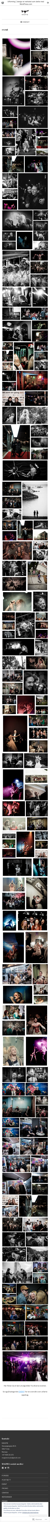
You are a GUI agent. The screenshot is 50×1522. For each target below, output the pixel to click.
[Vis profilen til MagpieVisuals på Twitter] (6, 1468)
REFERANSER (7, 1497)
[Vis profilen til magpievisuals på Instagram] (8, 1468)
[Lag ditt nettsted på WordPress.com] (25, 2)
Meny (26, 22)
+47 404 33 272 (8, 1455)
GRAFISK (5, 1493)
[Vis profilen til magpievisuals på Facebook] (3, 1468)
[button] (16, 57)
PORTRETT (6, 1480)
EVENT (22, 1392)
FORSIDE (5, 1476)
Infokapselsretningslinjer (30, 1512)
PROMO (5, 1488)
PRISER (4, 1501)
